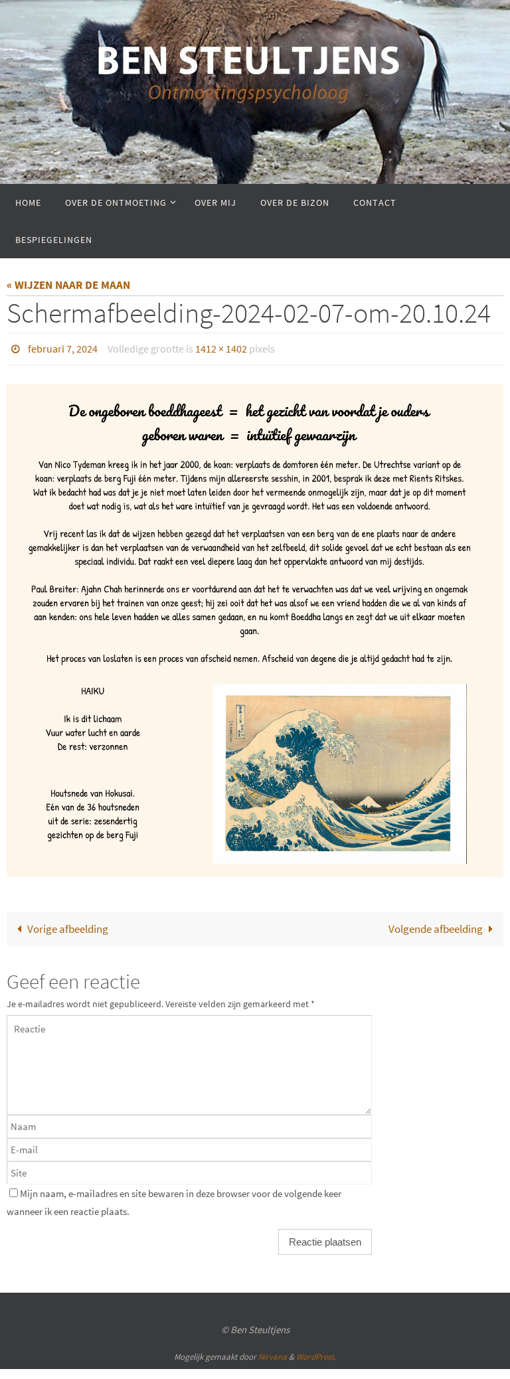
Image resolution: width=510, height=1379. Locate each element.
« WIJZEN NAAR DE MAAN (68, 285)
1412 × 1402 (221, 347)
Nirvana (272, 1352)
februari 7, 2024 (63, 347)
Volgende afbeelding (435, 925)
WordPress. (316, 1352)
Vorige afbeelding (67, 925)
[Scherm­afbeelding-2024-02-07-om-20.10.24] (255, 627)
